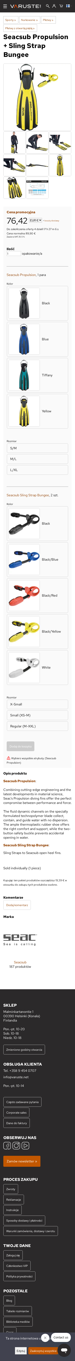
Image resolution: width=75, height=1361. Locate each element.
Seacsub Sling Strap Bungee (28, 495)
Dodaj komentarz (17, 905)
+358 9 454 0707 (22, 1070)
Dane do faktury (16, 1123)
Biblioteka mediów (18, 1322)
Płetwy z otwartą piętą (20, 28)
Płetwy (48, 20)
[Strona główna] (27, 6)
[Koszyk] (61, 6)
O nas (10, 1332)
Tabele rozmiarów (17, 1311)
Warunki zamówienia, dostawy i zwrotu (30, 1231)
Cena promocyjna (21, 212)
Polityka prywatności (19, 1276)
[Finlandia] (69, 6)
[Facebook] (7, 1146)
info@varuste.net (16, 1077)
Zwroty (10, 1189)
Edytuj (21, 1351)
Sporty (10, 20)
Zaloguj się (13, 1255)
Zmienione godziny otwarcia (24, 1050)
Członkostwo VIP (17, 1266)
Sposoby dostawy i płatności (24, 1220)
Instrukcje (12, 1210)
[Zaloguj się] (54, 6)
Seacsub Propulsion (21, 275)
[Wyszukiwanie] (48, 6)
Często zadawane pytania (22, 1102)
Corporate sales (16, 1112)
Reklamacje (13, 1200)
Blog (9, 1300)
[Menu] (5, 6)
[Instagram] (16, 1146)
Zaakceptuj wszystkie (43, 1351)
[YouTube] (25, 1146)
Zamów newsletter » (22, 1161)
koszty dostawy (52, 220)
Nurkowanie (29, 20)
